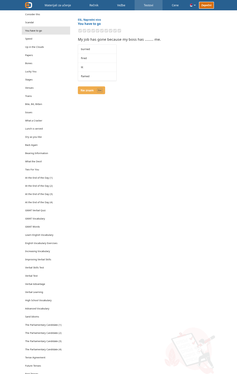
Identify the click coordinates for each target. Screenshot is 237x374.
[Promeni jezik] (193, 5)
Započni (206, 5)
